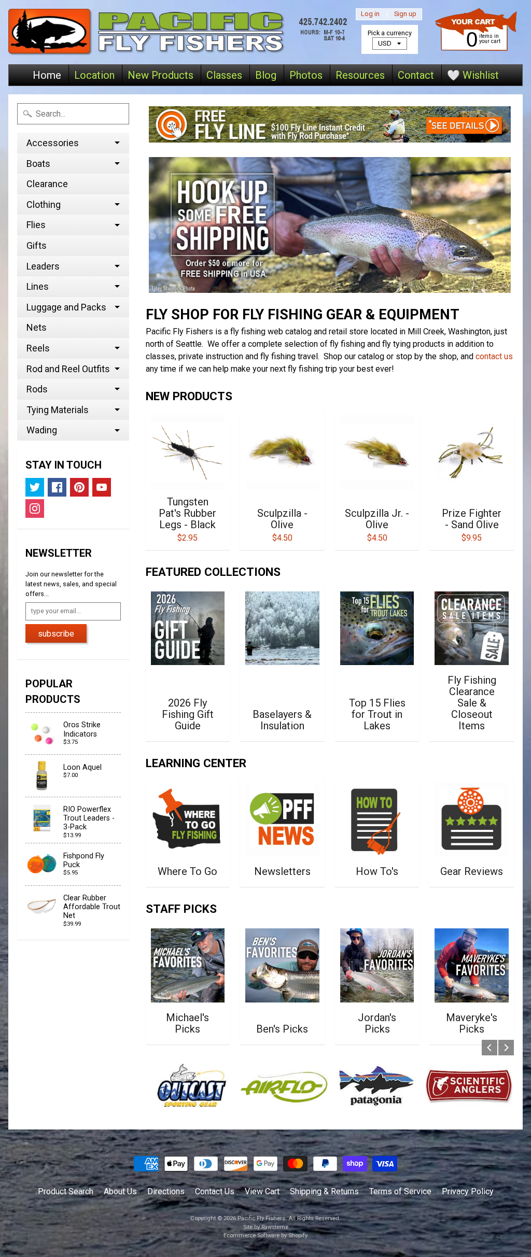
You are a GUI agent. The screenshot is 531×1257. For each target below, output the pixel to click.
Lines (37, 286)
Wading (41, 430)
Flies (36, 224)
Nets (36, 327)
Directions (166, 1191)
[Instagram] (34, 508)
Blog (265, 75)
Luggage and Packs (66, 307)
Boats (38, 163)
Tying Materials (57, 409)
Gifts (36, 245)
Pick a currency (390, 33)
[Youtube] (101, 487)
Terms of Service (400, 1191)
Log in (370, 14)
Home (47, 75)
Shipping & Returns (324, 1191)
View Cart (262, 1191)
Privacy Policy (468, 1191)
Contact (416, 75)
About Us (120, 1191)
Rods (37, 389)
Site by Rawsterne (265, 1227)
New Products (160, 75)
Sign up (405, 14)
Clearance (47, 183)
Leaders (43, 266)
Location (94, 75)
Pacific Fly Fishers (261, 1218)
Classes (224, 75)
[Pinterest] (79, 487)
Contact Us (214, 1191)
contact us (494, 356)
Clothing (43, 204)
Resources (360, 75)
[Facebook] (57, 487)
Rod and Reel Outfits (68, 368)
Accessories (52, 142)
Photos (306, 75)
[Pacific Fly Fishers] (180, 32)
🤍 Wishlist (473, 75)
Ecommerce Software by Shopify (265, 1235)
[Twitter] (34, 487)
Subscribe (56, 634)
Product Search (65, 1191)
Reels (38, 348)
